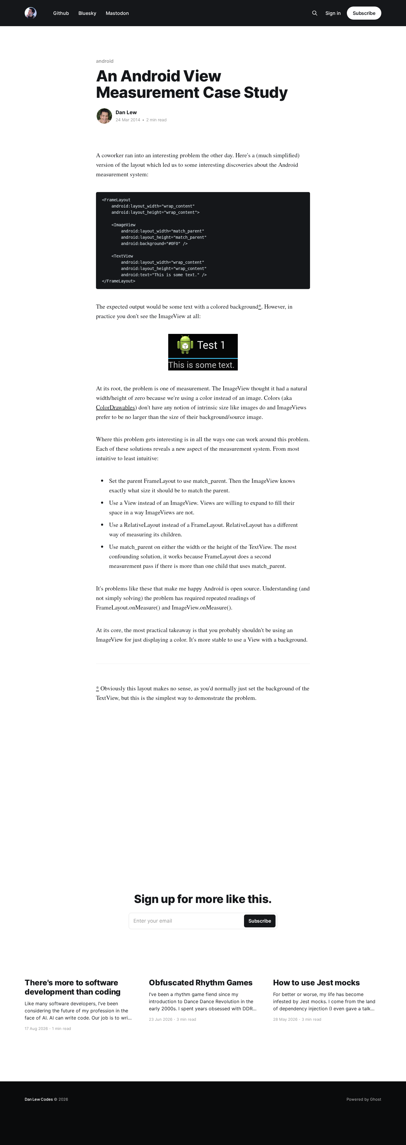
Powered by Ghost (364, 1099)
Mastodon (117, 13)
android (104, 61)
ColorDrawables (115, 407)
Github (61, 13)
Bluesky (87, 13)
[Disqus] (203, 785)
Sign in (333, 13)
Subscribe (364, 13)
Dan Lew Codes (39, 1099)
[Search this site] (315, 13)
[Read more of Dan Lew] (104, 116)
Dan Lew (126, 112)
